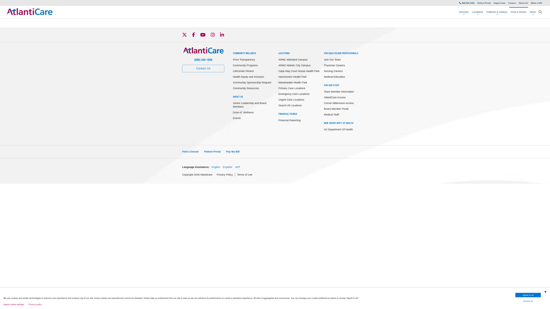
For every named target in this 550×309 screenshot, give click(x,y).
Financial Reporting (289, 120)
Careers (512, 3)
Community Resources (246, 88)
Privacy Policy (225, 174)
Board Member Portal (336, 108)
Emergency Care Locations (294, 94)
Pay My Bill (233, 151)
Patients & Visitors (497, 12)
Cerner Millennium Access (339, 103)
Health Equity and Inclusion (248, 76)
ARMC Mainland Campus (293, 59)
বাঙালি (237, 167)
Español (227, 167)
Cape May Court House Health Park (299, 71)
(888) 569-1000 (203, 60)
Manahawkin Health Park (292, 82)
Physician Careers (334, 65)
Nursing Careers (333, 71)
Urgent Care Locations (291, 99)
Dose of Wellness (243, 112)
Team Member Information (339, 91)
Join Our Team (332, 59)
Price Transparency (244, 59)
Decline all (528, 301)
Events (237, 118)
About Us (523, 3)
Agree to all (528, 295)
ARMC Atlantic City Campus (294, 65)
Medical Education (334, 76)
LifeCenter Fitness (243, 71)
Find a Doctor (518, 12)
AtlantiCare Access (335, 97)
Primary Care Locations (291, 88)
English (216, 167)
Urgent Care (499, 3)
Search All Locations (290, 105)
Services (464, 12)
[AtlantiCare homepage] (29, 12)
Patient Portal (484, 3)
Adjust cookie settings (13, 304)
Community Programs (245, 65)
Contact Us (203, 68)
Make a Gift (536, 3)
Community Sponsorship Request (252, 82)
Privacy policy (35, 304)
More (533, 12)
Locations (477, 12)
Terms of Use (244, 174)
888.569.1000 (468, 3)
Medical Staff (331, 114)
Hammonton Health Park (292, 76)
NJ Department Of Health (338, 129)
